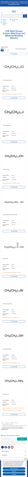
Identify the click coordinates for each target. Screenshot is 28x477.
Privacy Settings (14, 468)
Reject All (14, 471)
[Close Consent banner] (26, 459)
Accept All (14, 474)
